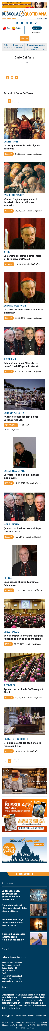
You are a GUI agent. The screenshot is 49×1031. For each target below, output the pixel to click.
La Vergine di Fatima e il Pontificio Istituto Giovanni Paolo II (22, 257)
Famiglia (8, 644)
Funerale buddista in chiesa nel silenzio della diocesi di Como (14, 908)
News (8, 28)
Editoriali (8, 264)
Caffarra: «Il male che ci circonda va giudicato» (23, 311)
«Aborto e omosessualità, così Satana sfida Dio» (21, 418)
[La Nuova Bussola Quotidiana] (24, 14)
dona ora (36, 28)
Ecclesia (8, 153)
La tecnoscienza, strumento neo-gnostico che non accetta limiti (11, 895)
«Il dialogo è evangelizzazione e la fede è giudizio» (22, 744)
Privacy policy (7, 1015)
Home (26, 62)
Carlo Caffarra (34, 153)
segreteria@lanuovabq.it (12, 978)
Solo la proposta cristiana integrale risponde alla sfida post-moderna (23, 637)
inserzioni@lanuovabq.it (12, 981)
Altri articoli (25, 874)
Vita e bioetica (10, 425)
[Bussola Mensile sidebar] (24, 815)
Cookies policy (20, 1015)
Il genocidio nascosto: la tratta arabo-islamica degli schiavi (13, 936)
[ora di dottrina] (24, 850)
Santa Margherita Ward (35, 46)
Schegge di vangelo (13, 44)
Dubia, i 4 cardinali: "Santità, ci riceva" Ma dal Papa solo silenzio (21, 364)
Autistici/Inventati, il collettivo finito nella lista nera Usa (13, 922)
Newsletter (36, 32)
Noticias (18, 28)
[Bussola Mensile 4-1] (24, 781)
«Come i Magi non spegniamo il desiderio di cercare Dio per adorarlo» (20, 202)
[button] (24, 38)
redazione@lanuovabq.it (12, 975)
